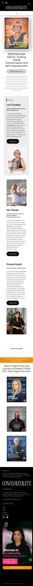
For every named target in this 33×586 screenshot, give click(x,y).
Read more (13, 141)
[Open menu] (16, 13)
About (4, 507)
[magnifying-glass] (29, 4)
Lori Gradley (10, 125)
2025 (12, 348)
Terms (4, 509)
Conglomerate (7, 583)
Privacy (4, 512)
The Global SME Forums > (17, 567)
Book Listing (6, 514)
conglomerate (19, 348)
